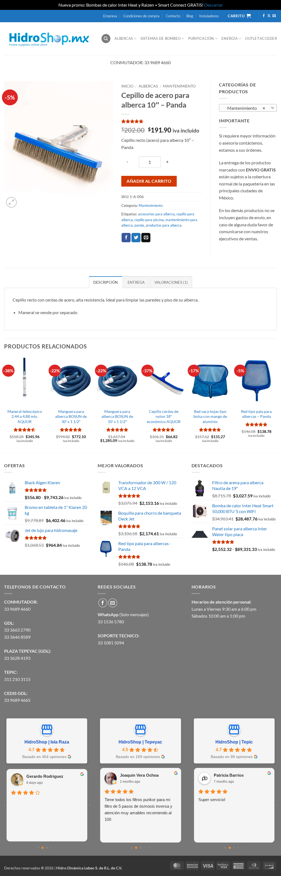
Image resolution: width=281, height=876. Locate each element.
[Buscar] (106, 38)
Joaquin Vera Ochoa (139, 775)
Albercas (123, 38)
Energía (229, 38)
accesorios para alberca (156, 214)
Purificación (201, 38)
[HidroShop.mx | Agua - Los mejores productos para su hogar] (48, 38)
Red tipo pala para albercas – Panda (256, 414)
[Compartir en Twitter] (135, 237)
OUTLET (252, 38)
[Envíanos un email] (274, 16)
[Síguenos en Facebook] (263, 16)
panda (139, 225)
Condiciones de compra (141, 16)
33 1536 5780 (111, 621)
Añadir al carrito (149, 181)
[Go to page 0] (38, 848)
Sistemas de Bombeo (160, 38)
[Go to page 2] (47, 848)
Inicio (127, 86)
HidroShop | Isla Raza (46, 742)
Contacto (173, 16)
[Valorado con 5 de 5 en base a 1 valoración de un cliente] (161, 121)
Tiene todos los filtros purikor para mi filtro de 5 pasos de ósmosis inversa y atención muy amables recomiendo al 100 (138, 809)
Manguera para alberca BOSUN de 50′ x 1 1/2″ (117, 416)
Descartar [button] (213, 4)
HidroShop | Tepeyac (140, 742)
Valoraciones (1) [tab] (171, 282)
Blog (189, 16)
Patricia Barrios (229, 775)
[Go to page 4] (55, 847)
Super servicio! (211, 799)
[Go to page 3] (51, 847)
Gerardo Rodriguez (44, 776)
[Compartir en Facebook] (126, 237)
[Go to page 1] (42, 848)
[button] (11, 202)
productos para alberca (164, 225)
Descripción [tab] (105, 282)
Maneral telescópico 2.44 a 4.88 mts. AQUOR (24, 416)
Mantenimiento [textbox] (245, 108)
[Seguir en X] (269, 16)
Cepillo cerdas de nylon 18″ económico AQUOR (164, 416)
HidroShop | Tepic (234, 742)
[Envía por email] (145, 237)
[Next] (276, 404)
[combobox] (248, 108)
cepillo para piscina (149, 220)
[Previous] (4, 404)
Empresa (110, 16)
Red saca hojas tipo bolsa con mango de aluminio (210, 416)
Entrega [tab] (136, 282)
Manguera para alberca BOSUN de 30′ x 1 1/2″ (71, 416)
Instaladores (209, 16)
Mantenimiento (179, 86)
